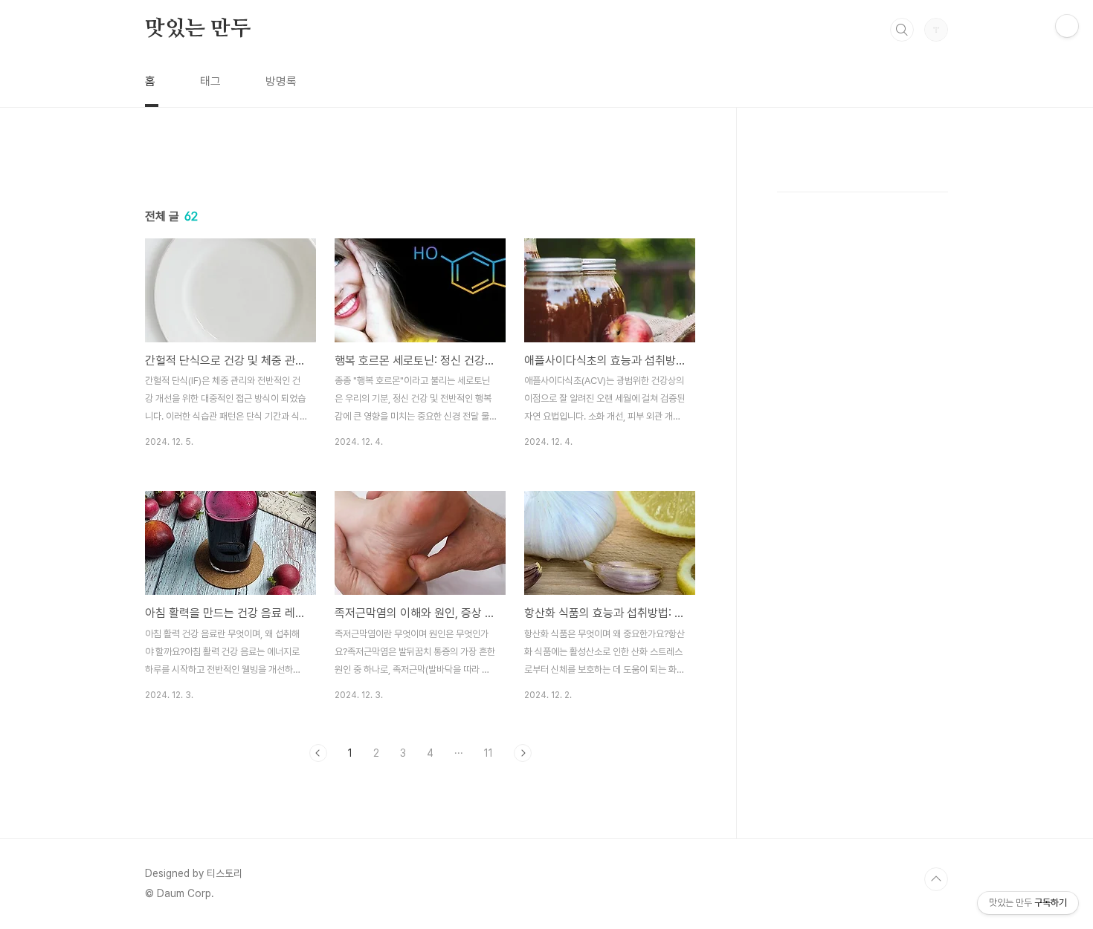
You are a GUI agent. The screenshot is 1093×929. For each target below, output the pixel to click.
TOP (936, 879)
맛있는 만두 (198, 29)
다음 (523, 753)
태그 (210, 81)
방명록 (281, 81)
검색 (902, 30)
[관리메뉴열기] (1067, 26)
